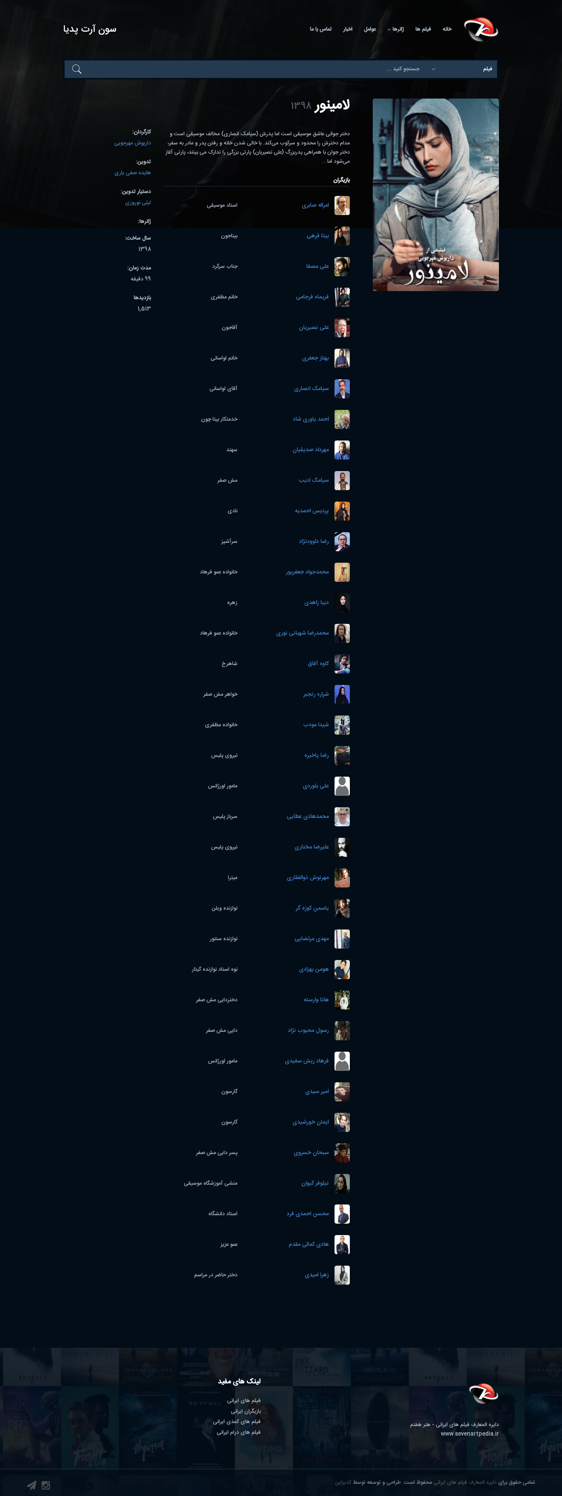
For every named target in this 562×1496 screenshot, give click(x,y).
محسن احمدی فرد (308, 1214)
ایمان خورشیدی (310, 1122)
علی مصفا (317, 266)
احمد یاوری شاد (311, 419)
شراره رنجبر (316, 694)
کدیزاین (343, 1482)
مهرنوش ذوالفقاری (308, 878)
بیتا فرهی (318, 236)
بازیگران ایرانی (246, 1411)
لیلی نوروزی (138, 202)
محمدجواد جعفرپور (307, 572)
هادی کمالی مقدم (309, 1244)
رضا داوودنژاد (314, 542)
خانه (447, 29)
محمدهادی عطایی (308, 817)
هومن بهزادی (314, 969)
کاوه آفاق (318, 664)
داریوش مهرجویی (132, 143)
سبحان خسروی (311, 1153)
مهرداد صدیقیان (310, 450)
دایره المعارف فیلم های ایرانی (465, 1482)
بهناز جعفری (315, 358)
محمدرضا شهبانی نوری (302, 633)
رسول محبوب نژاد (308, 1030)
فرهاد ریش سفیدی (307, 1061)
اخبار (347, 29)
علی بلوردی (316, 786)
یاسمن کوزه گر (312, 908)
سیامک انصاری (311, 389)
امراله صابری (315, 205)
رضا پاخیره (316, 755)
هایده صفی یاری (132, 173)
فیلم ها (423, 29)
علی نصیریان (314, 328)
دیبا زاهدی (316, 603)
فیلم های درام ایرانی (239, 1432)
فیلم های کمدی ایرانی (237, 1421)
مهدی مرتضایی (311, 939)
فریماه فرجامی (312, 297)
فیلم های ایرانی (244, 1400)
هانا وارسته (316, 1000)
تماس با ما (321, 29)
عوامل (370, 29)
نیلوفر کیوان (315, 1183)
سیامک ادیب (314, 480)
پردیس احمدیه (312, 511)
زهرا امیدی (317, 1275)
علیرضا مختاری (311, 847)
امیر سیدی (317, 1092)
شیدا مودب (316, 725)
